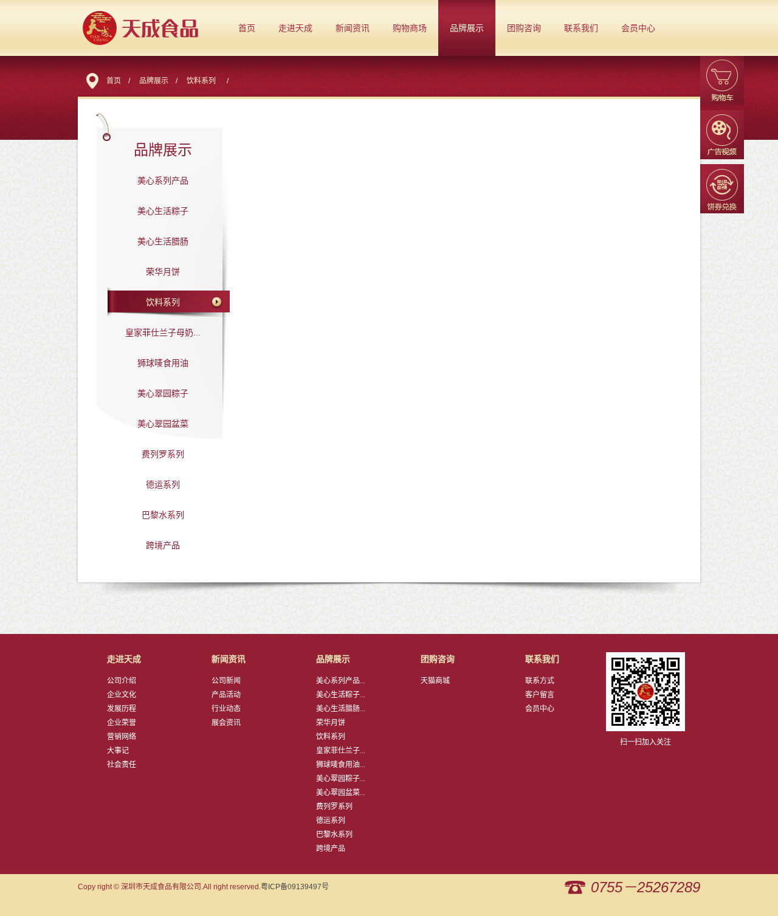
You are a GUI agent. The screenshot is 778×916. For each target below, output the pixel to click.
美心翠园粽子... (340, 778)
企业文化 (121, 694)
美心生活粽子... (340, 694)
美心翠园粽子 (162, 393)
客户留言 (539, 694)
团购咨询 (524, 28)
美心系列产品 (162, 180)
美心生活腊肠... (340, 708)
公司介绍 (121, 681)
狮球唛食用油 (162, 363)
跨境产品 (163, 545)
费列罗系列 (163, 454)
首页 (246, 28)
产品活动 (226, 694)
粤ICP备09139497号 (295, 887)
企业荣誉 (121, 722)
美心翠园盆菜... (340, 792)
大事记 (118, 750)
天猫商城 (435, 681)
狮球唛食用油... (340, 764)
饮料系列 (201, 81)
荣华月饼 (163, 272)
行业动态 (226, 708)
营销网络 (121, 736)
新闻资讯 (353, 28)
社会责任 (121, 764)
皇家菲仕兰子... (340, 750)
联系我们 (581, 28)
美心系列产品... (340, 681)
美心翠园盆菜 (162, 424)
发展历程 (121, 708)
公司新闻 (226, 681)
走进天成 (295, 28)
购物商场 (410, 28)
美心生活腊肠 (162, 241)
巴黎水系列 (163, 515)
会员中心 (638, 28)
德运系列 (163, 484)
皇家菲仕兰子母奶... (163, 332)
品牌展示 (467, 28)
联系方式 (539, 681)
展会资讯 (226, 722)
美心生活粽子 (162, 211)
